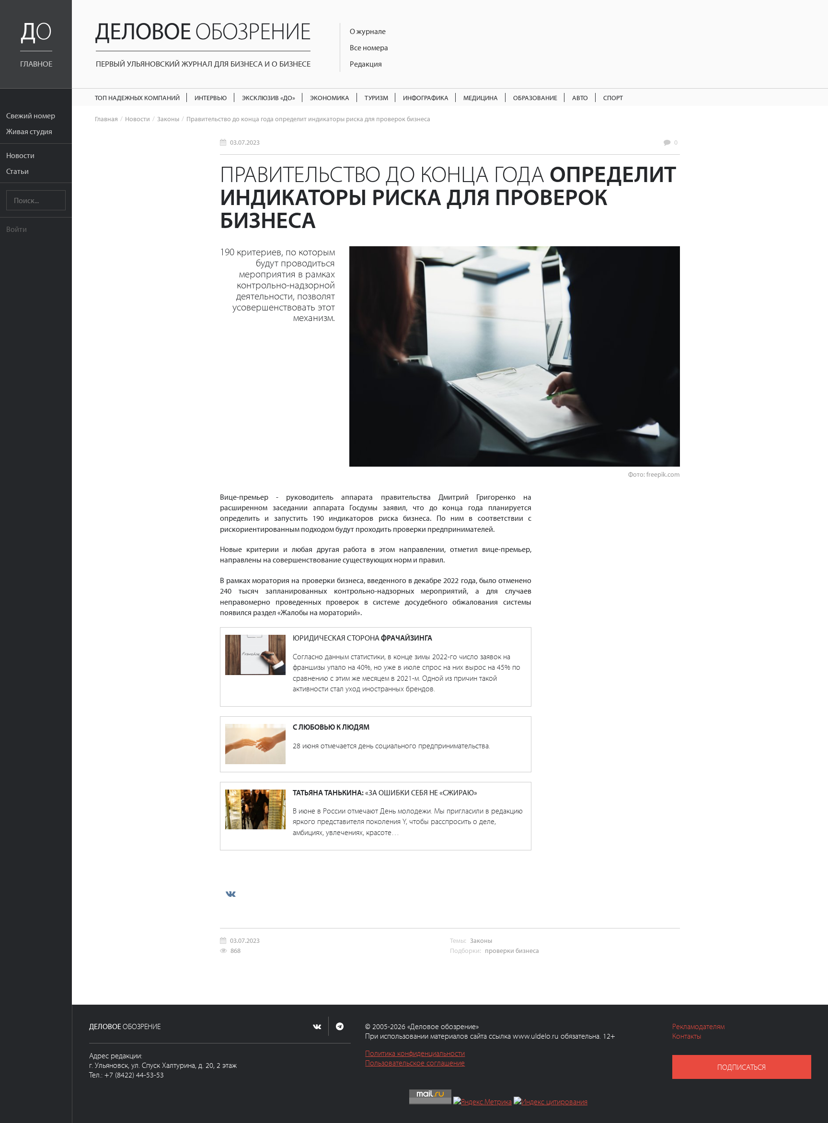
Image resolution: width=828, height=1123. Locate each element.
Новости (20, 155)
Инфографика (425, 97)
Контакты (687, 1036)
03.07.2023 (245, 142)
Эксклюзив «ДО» (268, 97)
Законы (168, 118)
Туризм (376, 97)
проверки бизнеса (512, 950)
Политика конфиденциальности (415, 1053)
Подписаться (741, 1067)
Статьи (17, 171)
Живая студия (29, 131)
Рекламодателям (698, 1026)
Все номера (369, 47)
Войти (16, 229)
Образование (535, 97)
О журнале (368, 31)
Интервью (211, 97)
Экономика (329, 97)
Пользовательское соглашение (415, 1062)
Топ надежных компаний (137, 97)
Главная (106, 118)
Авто (580, 97)
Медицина (480, 97)
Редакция (366, 64)
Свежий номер (30, 115)
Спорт (613, 97)
